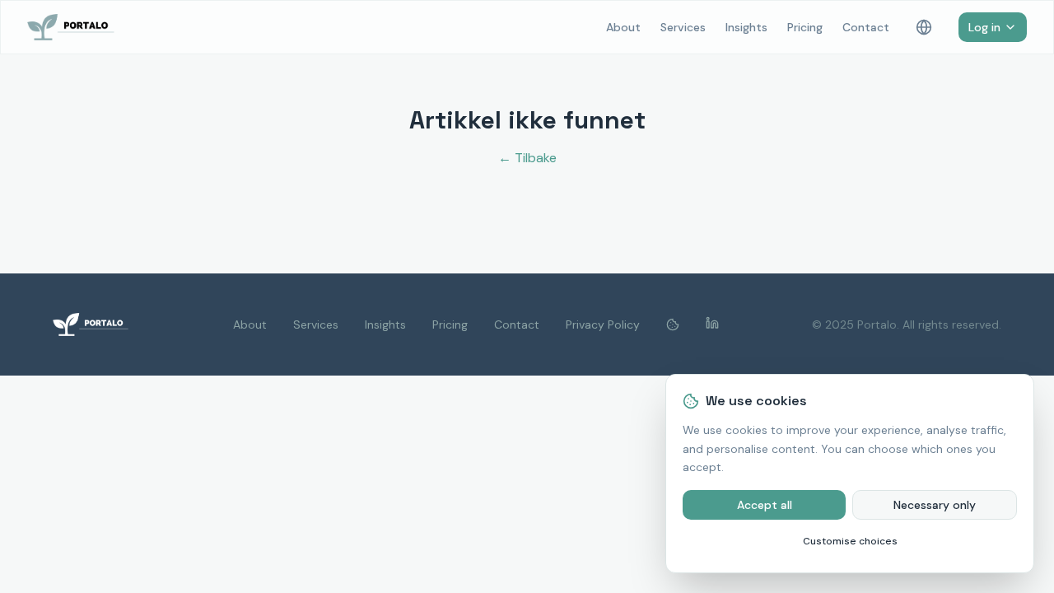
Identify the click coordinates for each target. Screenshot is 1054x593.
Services (683, 27)
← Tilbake (527, 157)
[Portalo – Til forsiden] (77, 27)
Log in (984, 27)
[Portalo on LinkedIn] (712, 324)
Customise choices (850, 541)
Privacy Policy (603, 324)
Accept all (764, 504)
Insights (746, 27)
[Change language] (924, 27)
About (623, 27)
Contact (865, 27)
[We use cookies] (672, 324)
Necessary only (934, 504)
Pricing (805, 27)
